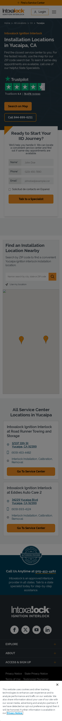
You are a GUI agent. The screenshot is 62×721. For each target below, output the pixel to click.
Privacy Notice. (15, 713)
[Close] (57, 684)
